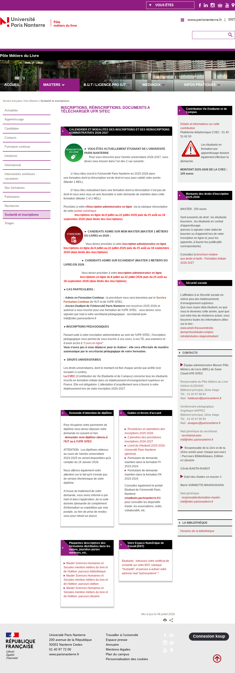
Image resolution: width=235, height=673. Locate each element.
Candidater (12, 128)
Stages (9, 223)
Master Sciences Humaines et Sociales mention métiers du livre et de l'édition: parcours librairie (86, 592)
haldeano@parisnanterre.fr (204, 398)
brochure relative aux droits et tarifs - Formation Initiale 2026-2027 (203, 258)
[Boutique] (220, 5)
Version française (13, 100)
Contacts (11, 137)
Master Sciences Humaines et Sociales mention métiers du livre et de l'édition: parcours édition (86, 579)
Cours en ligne (93, 343)
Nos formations (15, 187)
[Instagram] (212, 5)
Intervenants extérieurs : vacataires (21, 176)
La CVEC (69, 376)
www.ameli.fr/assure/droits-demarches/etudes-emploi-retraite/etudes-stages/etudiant (199, 332)
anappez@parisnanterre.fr (204, 423)
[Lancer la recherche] (230, 35)
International (13, 165)
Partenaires (12, 196)
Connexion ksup (209, 636)
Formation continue (17, 146)
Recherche (12, 206)
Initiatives (11, 156)
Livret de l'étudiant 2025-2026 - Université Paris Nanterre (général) (145, 449)
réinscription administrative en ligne (108, 206)
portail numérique (85, 210)
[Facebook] (200, 5)
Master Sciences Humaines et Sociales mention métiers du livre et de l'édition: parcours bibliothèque (86, 567)
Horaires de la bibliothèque (197, 531)
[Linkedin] (206, 5)
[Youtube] (227, 5)
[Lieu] (233, 5)
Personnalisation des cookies (127, 659)
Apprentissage (14, 119)
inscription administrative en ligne (144, 244)
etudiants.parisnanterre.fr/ (143, 498)
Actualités (11, 110)
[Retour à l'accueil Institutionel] (20, 646)
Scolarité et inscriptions (55, 100)
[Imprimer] (165, 621)
